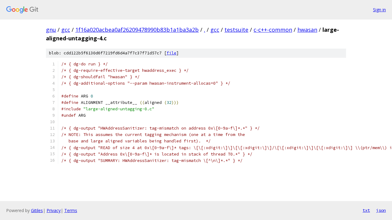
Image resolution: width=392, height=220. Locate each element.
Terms (70, 210)
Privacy (54, 210)
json (381, 210)
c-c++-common (273, 29)
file (171, 53)
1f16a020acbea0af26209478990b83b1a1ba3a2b (137, 29)
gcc (65, 29)
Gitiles (37, 210)
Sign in (379, 10)
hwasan (307, 29)
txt (366, 210)
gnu (51, 29)
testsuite (236, 29)
